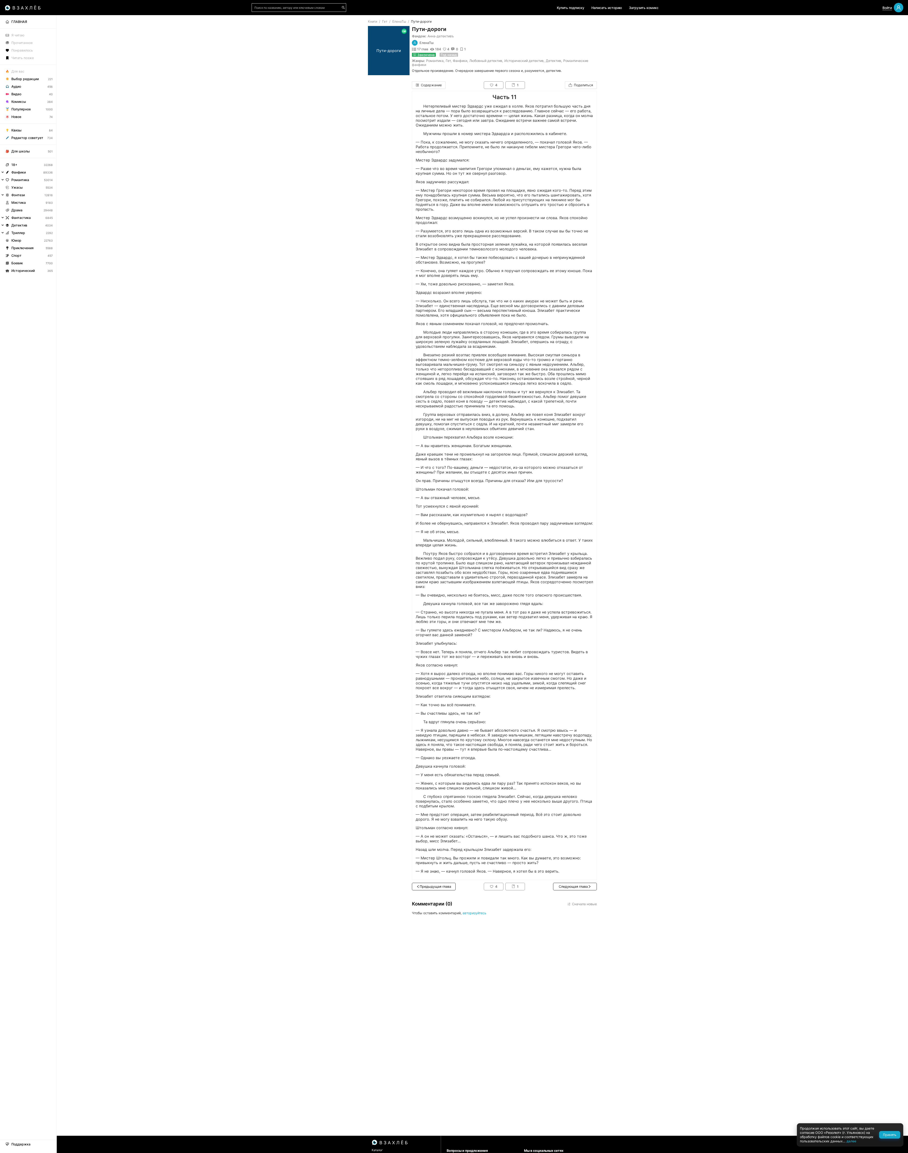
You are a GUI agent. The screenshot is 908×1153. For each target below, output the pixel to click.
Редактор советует (27, 138)
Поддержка (21, 1144)
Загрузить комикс (644, 8)
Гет (384, 21)
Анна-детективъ (441, 36)
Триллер (18, 233)
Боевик (17, 263)
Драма (16, 210)
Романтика (435, 61)
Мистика (18, 202)
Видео (16, 94)
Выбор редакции (25, 79)
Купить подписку (570, 8)
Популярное (21, 109)
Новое (16, 117)
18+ (14, 165)
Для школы (20, 151)
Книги (372, 21)
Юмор (16, 240)
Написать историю (606, 8)
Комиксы (18, 102)
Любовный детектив (485, 61)
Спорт (16, 255)
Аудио (16, 86)
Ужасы (17, 187)
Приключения (22, 248)
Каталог (377, 1150)
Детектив (553, 61)
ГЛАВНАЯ (19, 22)
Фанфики (460, 61)
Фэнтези (18, 195)
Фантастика (21, 218)
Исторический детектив (524, 61)
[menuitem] (28, 22)
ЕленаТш (399, 21)
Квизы (16, 130)
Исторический (23, 271)
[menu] (28, 144)
